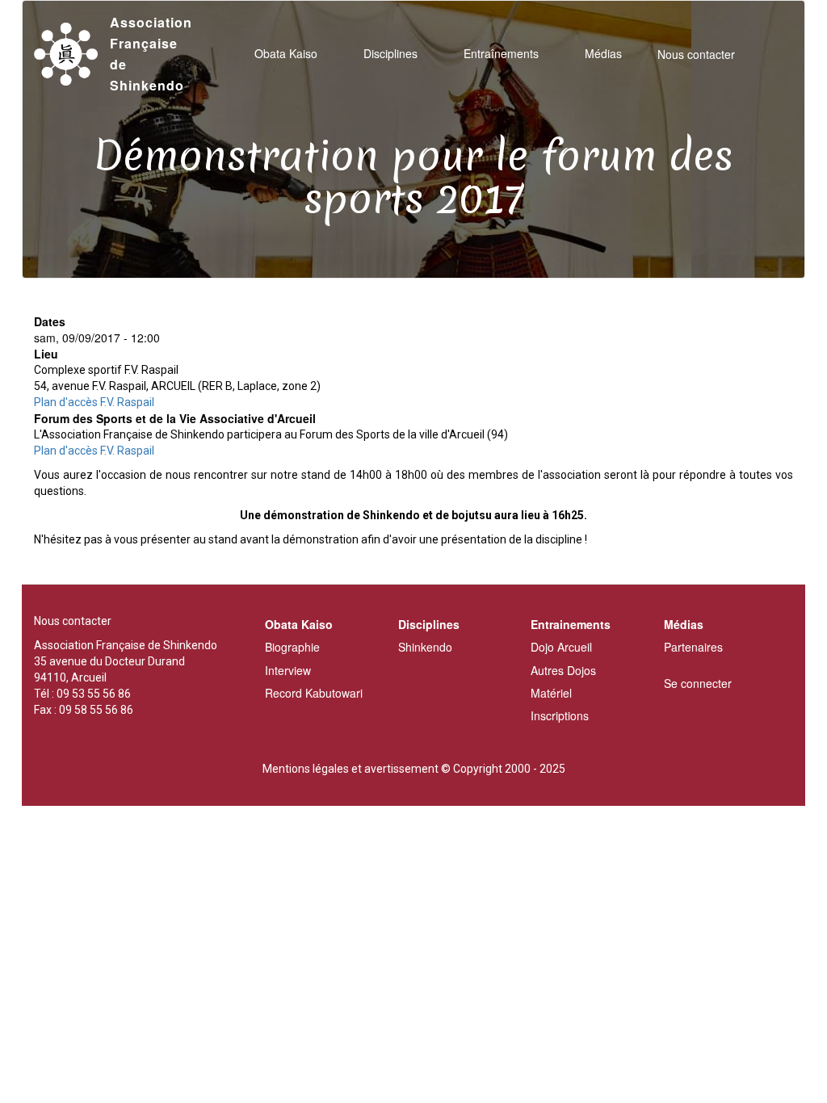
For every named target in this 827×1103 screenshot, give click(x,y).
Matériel (551, 693)
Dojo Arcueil (561, 647)
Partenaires (693, 647)
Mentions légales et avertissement (350, 768)
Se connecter (698, 683)
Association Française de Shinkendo (151, 53)
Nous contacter (696, 54)
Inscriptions (560, 715)
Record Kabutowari (314, 693)
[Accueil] (72, 54)
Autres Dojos (563, 670)
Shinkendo (425, 647)
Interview (288, 670)
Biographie (292, 647)
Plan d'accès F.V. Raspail (94, 402)
